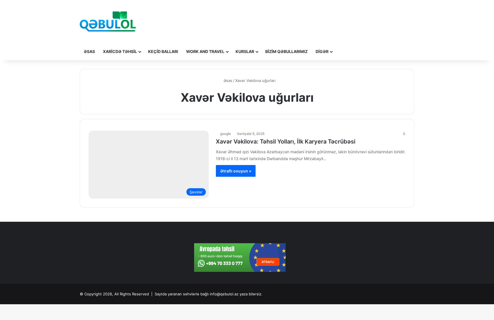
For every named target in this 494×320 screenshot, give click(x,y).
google (225, 133)
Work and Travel (205, 51)
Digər (322, 51)
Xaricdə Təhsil (120, 51)
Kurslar (245, 51)
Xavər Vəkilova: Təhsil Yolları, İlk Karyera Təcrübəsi (285, 141)
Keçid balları (163, 51)
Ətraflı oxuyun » (235, 170)
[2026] (108, 21)
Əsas (89, 51)
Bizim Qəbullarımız (286, 51)
